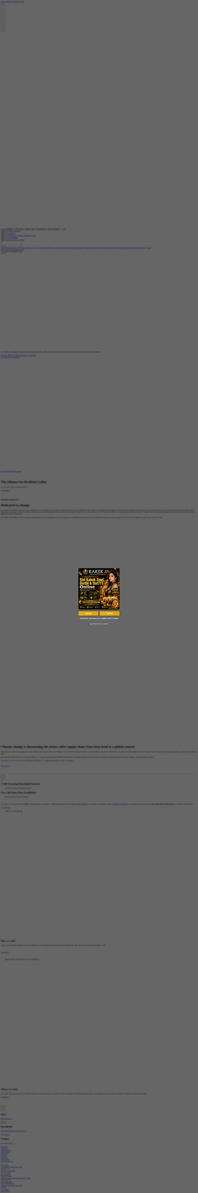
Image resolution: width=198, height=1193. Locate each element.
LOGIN (109, 613)
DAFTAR (88, 613)
